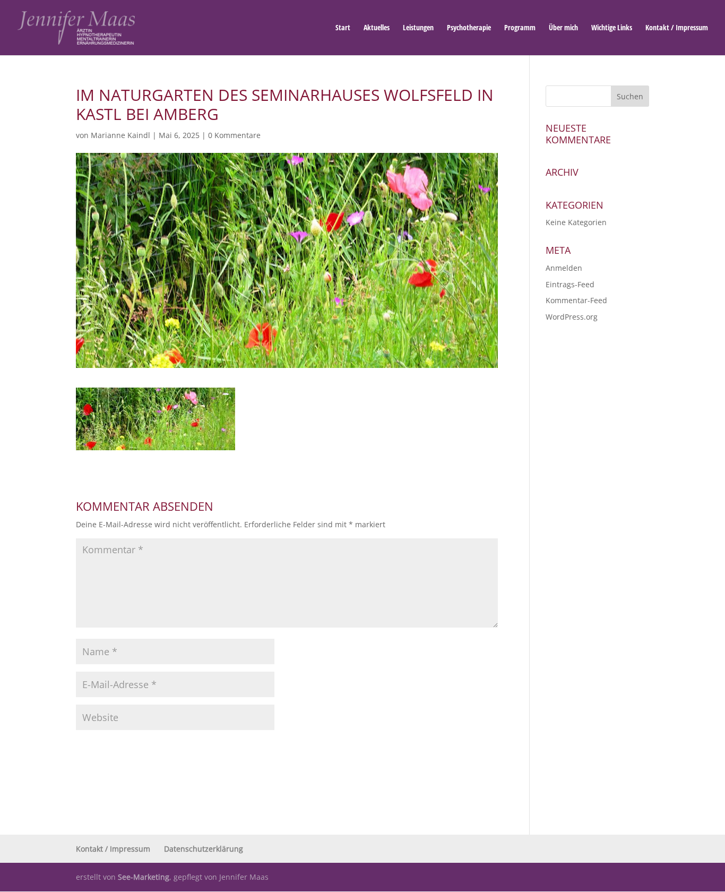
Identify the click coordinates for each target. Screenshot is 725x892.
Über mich (563, 28)
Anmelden (564, 268)
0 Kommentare (234, 135)
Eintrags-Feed (570, 284)
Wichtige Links (611, 28)
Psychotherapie (469, 28)
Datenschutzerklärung (203, 849)
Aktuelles (377, 28)
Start (342, 28)
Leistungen (418, 28)
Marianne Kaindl (120, 135)
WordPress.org (572, 317)
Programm (520, 28)
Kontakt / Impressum (676, 28)
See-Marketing (143, 877)
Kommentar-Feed (576, 300)
